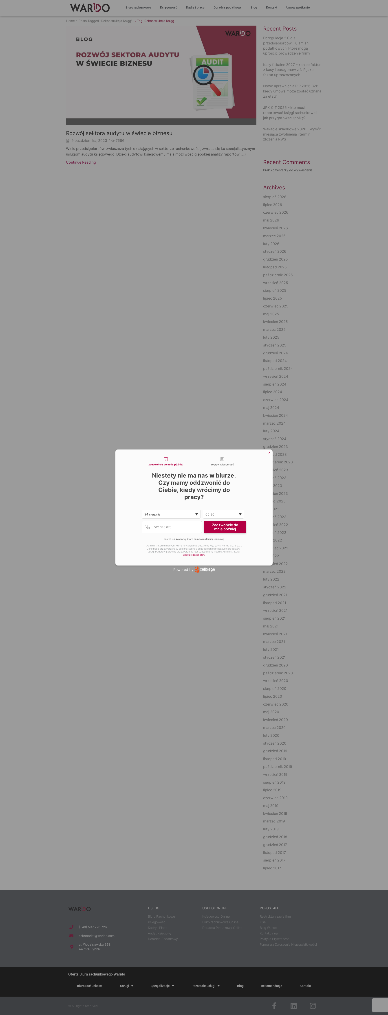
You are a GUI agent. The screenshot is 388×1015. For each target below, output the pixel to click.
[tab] (166, 462)
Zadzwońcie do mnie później (225, 527)
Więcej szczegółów (194, 554)
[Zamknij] (269, 453)
